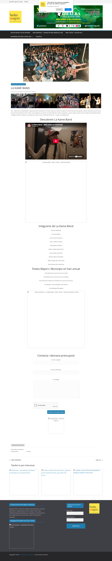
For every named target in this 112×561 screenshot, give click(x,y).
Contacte (39, 36)
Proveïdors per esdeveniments (18, 84)
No (59, 9)
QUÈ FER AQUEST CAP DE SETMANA (20, 32)
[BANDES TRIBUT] (56, 470)
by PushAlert (43, 11)
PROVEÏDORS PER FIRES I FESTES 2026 (21, 36)
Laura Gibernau (25, 91)
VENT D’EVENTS (16, 460)
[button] (32, 36)
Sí (68, 9)
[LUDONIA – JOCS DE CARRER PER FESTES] (88, 470)
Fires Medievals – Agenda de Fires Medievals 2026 (48, 32)
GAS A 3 (98, 460)
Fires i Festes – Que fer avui (74, 32)
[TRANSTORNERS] (24, 470)
